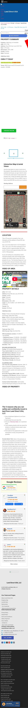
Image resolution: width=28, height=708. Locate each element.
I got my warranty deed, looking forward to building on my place (13, 534)
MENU (5, 2)
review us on (18, 503)
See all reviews (9, 503)
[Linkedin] (11, 642)
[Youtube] (9, 642)
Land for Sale (7, 23)
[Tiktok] (14, 642)
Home (2, 23)
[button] (2, 2)
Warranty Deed (14, 422)
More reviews (14, 564)
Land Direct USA (11, 12)
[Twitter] (4, 642)
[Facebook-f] (2, 642)
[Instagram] (7, 642)
